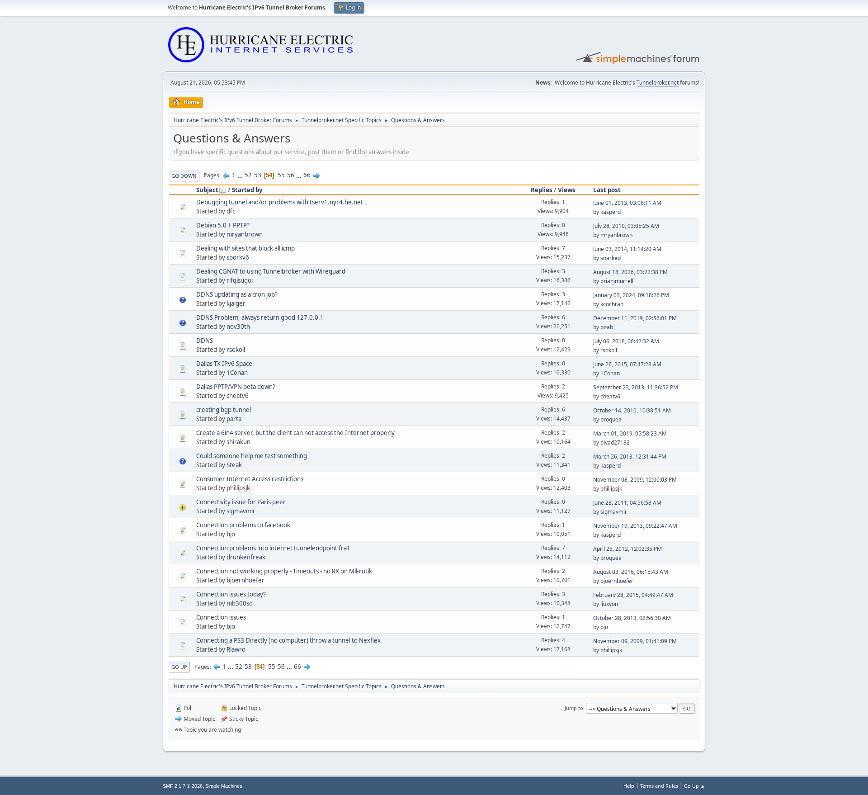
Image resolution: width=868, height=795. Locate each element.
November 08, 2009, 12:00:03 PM (635, 479)
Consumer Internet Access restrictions (249, 479)
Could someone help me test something (251, 456)
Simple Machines (223, 786)
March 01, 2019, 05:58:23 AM (630, 433)
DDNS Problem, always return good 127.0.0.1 (260, 317)
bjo (230, 534)
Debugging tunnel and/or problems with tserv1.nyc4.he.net (279, 202)
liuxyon (609, 604)
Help (628, 785)
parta (233, 419)
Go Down (184, 175)
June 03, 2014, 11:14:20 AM (627, 249)
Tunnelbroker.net (658, 82)
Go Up (179, 666)
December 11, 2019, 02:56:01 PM (635, 318)
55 (281, 175)
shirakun (238, 442)
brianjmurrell (616, 281)
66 (307, 175)
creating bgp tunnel (223, 410)
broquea (611, 419)
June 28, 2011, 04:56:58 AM (627, 502)
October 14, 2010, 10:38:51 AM (632, 410)
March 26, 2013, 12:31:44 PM (629, 456)
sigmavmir (240, 511)
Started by (247, 190)
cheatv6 (237, 396)
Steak (234, 465)
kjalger (235, 303)
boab (606, 327)
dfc (230, 211)
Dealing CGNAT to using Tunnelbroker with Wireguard (270, 271)
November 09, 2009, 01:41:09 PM (635, 641)
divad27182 (615, 442)
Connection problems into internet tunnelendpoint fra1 (273, 548)
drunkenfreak (245, 557)
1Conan (237, 373)
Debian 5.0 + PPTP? (223, 225)
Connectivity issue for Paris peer (241, 502)
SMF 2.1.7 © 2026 (183, 786)
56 (290, 175)
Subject (207, 190)
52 (248, 175)
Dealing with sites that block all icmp (245, 248)
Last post (607, 190)
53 (257, 175)
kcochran (611, 304)
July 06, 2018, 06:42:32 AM (626, 341)
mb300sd (239, 603)
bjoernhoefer (245, 580)
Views (567, 190)
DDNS (204, 340)
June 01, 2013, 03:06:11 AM (627, 203)
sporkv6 (237, 257)
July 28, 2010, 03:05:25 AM (626, 226)
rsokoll (235, 349)
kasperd (610, 212)
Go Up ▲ (694, 785)
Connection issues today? (231, 594)
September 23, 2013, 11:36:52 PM (635, 387)
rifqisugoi (239, 280)
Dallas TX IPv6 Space (224, 364)
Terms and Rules (659, 785)
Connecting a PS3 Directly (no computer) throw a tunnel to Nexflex (288, 640)
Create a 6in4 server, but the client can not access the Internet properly (295, 433)
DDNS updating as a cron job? (237, 294)
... (240, 175)
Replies (541, 190)
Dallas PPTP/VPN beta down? (235, 387)
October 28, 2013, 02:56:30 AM (632, 618)
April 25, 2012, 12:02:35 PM (627, 549)
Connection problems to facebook (243, 525)
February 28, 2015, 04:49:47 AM (633, 595)
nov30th (238, 326)
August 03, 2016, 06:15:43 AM (630, 572)
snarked (610, 258)
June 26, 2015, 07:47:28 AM (627, 364)
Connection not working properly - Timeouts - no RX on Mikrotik (284, 571)
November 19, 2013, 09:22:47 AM (635, 526)
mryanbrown (244, 234)
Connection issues (221, 617)
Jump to (574, 708)
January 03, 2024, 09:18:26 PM (631, 295)
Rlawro (235, 649)
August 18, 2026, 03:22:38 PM (630, 272)
